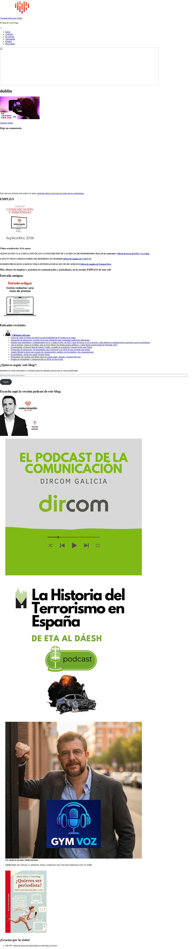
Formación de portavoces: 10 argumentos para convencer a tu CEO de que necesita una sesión (50, 350)
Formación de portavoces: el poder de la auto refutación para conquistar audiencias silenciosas (50, 340)
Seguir (6, 382)
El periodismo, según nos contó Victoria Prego (30, 354)
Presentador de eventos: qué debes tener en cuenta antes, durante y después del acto (46, 357)
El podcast (9, 37)
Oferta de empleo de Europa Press (95, 264)
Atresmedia (10, 39)
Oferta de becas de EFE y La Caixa (133, 253)
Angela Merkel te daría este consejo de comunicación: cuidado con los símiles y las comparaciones (52, 352)
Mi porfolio (10, 44)
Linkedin (9, 34)
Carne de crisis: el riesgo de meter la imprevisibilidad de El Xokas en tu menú (43, 338)
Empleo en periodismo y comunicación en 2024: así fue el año (37, 359)
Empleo (8, 41)
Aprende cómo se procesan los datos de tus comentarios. (60, 193)
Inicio (7, 32)
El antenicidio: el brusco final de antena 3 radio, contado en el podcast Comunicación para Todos (51, 347)
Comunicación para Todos (11, 18)
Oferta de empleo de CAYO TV (77, 259)
